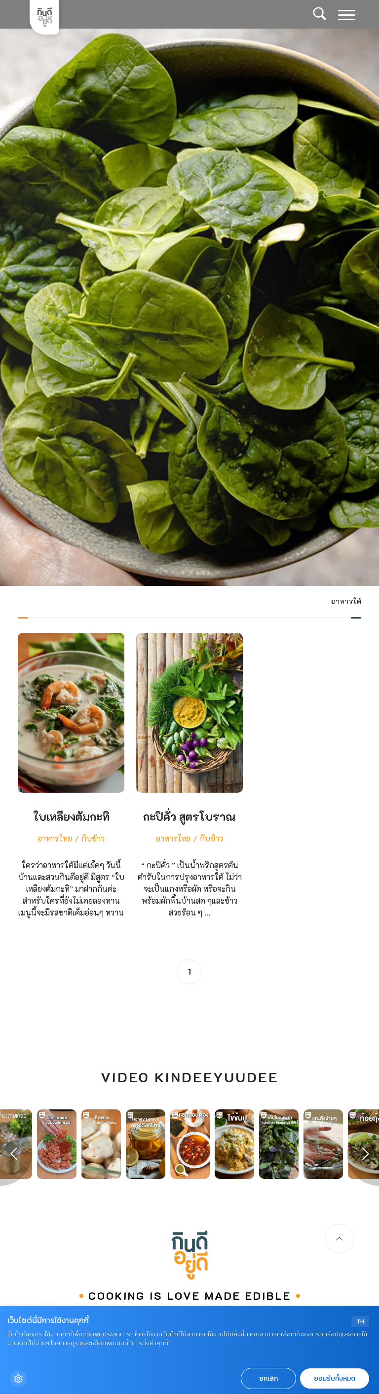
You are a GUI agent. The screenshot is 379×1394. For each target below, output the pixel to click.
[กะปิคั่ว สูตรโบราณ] (189, 784)
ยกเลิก (268, 1378)
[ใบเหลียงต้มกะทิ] (71, 784)
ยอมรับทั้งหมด (334, 1378)
